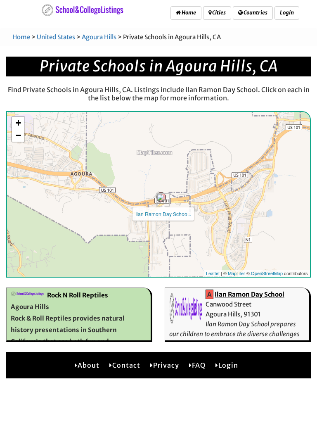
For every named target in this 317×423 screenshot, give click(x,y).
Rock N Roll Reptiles (77, 295)
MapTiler (236, 273)
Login (287, 12)
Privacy (166, 365)
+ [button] (18, 123)
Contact (126, 365)
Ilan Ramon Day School (249, 294)
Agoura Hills (99, 37)
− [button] (18, 135)
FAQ (199, 365)
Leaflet (213, 273)
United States (56, 37)
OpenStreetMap (267, 273)
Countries (255, 12)
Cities (218, 12)
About (88, 365)
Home (188, 12)
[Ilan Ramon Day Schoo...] (161, 197)
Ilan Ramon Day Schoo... (163, 213)
